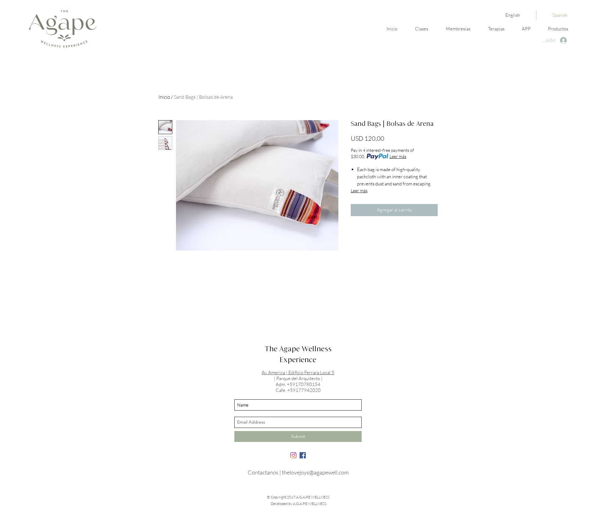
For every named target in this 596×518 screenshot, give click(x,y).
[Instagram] (293, 455)
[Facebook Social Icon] (303, 455)
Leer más (398, 156)
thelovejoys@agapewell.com (315, 472)
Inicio (164, 97)
